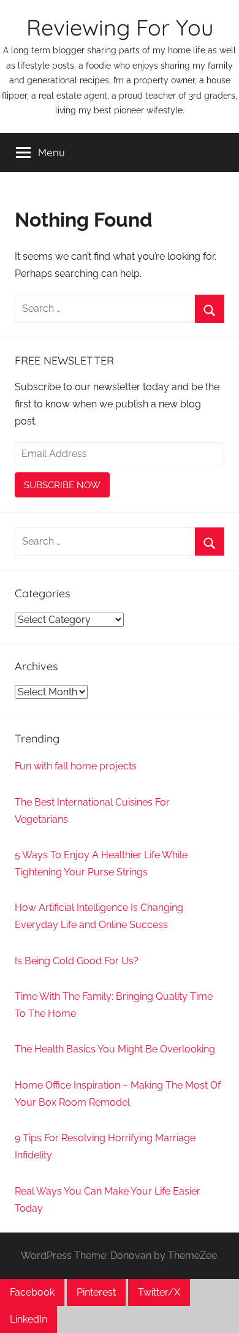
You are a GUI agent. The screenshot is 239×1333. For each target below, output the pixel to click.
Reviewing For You (119, 27)
